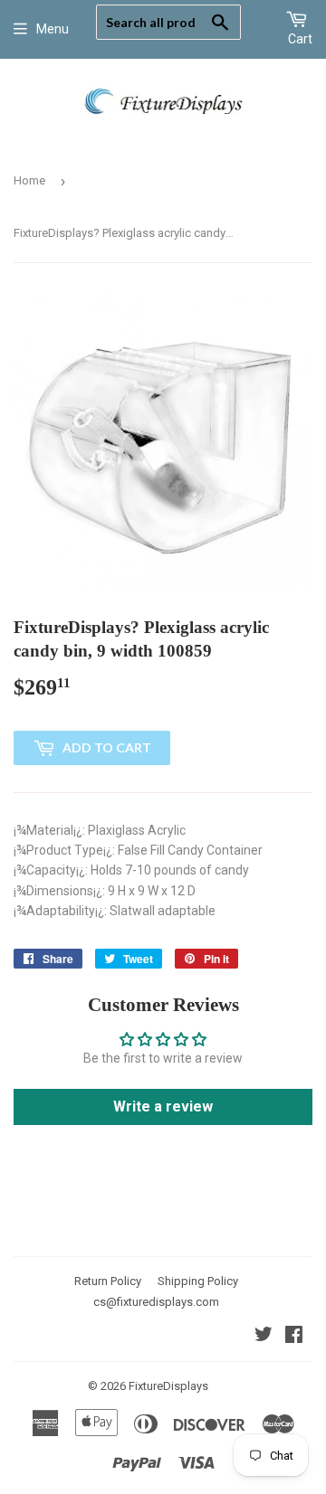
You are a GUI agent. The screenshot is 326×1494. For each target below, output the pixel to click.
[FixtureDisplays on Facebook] (293, 1336)
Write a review (163, 1106)
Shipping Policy (198, 1281)
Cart (300, 39)
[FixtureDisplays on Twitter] (263, 1336)
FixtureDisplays (168, 1386)
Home (29, 180)
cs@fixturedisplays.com (156, 1302)
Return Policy (107, 1281)
